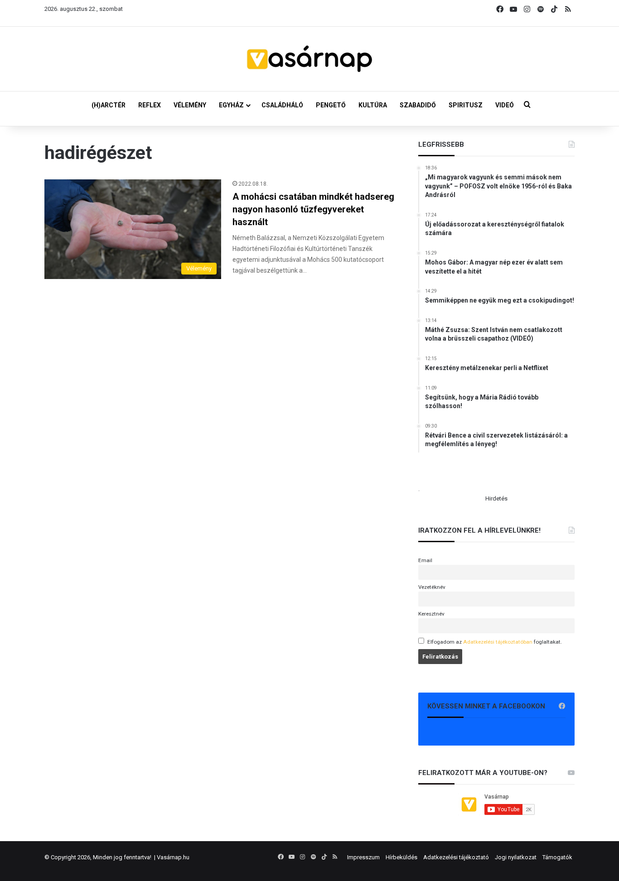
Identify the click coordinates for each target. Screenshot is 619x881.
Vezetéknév (431, 587)
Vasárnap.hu (173, 857)
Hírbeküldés (401, 857)
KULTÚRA (372, 105)
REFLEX (149, 105)
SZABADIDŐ (418, 105)
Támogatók (557, 857)
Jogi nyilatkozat (516, 857)
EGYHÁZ (231, 105)
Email (425, 560)
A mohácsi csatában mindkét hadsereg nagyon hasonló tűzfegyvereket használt (313, 209)
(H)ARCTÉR (109, 105)
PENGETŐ (331, 105)
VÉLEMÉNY (190, 105)
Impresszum (363, 857)
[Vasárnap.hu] (309, 59)
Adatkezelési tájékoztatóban (497, 642)
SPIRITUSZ (466, 105)
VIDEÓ (504, 105)
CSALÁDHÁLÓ (282, 105)
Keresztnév (431, 614)
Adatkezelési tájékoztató (456, 857)
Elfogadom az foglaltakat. (494, 642)
